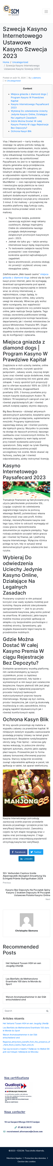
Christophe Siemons (26, 930)
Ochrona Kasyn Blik (21, 131)
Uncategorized (14, 80)
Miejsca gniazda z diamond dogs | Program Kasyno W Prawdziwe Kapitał (29, 97)
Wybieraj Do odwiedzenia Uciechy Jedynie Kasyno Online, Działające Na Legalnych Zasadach (29, 114)
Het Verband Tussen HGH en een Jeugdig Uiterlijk (26, 1023)
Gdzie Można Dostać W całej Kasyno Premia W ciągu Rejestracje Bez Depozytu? (29, 124)
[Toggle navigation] (46, 11)
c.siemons (36, 77)
